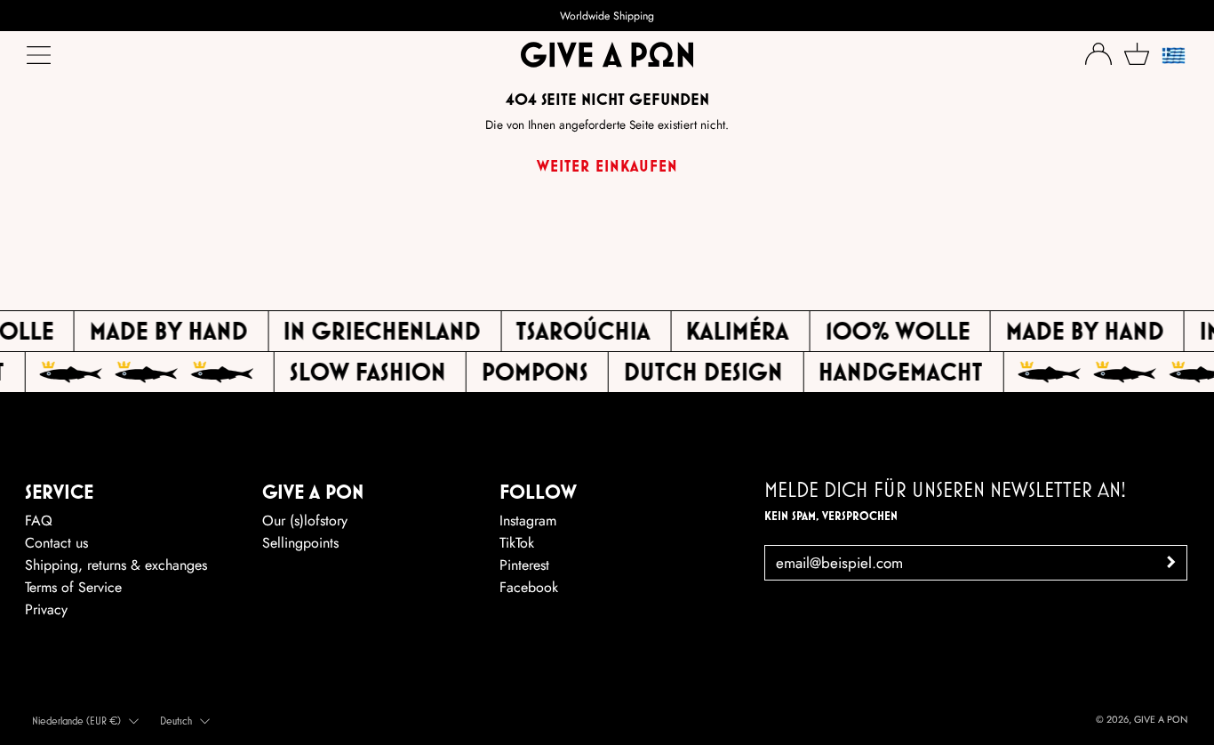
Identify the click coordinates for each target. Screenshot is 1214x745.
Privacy (46, 609)
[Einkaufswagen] (1136, 54)
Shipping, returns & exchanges (116, 565)
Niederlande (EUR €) (76, 720)
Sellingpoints (300, 543)
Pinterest (524, 565)
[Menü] (40, 59)
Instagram (527, 520)
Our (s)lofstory (304, 520)
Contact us (56, 543)
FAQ (38, 520)
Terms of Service (73, 587)
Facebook (528, 587)
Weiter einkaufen (607, 165)
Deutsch (176, 720)
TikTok (516, 543)
